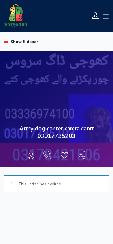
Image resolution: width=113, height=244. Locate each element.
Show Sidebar (23, 42)
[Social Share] (82, 157)
